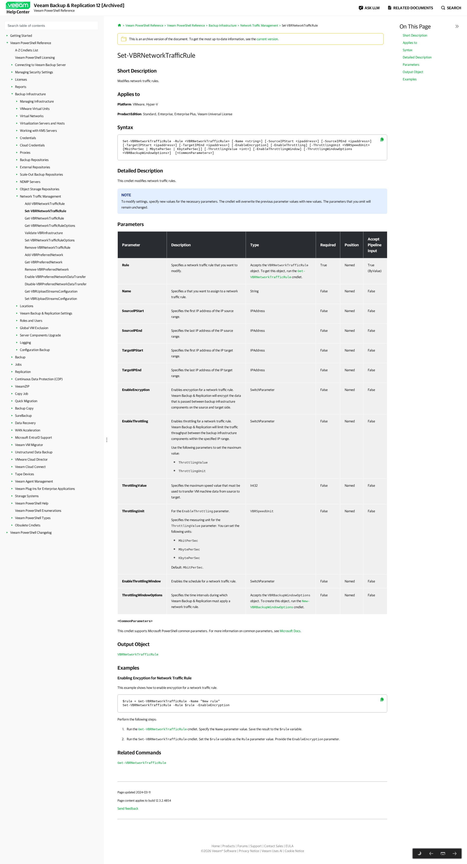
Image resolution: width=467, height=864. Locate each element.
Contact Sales (273, 846)
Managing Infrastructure (37, 101)
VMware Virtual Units (35, 109)
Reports (20, 87)
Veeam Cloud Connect (30, 467)
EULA (289, 846)
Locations (26, 306)
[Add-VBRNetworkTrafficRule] (431, 853)
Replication (23, 372)
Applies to (410, 43)
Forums (242, 846)
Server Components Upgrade (40, 335)
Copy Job (21, 394)
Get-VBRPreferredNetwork (44, 262)
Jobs (18, 364)
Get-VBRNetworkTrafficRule (44, 218)
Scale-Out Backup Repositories (41, 174)
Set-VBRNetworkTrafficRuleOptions (50, 240)
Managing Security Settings (34, 72)
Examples (410, 79)
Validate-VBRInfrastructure (44, 233)
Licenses (21, 79)
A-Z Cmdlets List (26, 50)
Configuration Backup (35, 350)
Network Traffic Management (40, 196)
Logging (25, 342)
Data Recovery (25, 423)
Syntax (408, 50)
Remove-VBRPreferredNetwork (47, 269)
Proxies (25, 152)
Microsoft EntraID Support (33, 437)
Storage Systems (27, 496)
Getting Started (21, 36)
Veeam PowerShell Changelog (31, 532)
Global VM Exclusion (34, 328)
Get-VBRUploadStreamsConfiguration (51, 291)
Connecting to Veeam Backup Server (40, 65)
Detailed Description (417, 57)
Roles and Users (31, 321)
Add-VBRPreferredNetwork (44, 255)
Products (228, 846)
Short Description (415, 35)
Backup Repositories (34, 160)
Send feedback (127, 808)
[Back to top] (443, 853)
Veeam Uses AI (271, 851)
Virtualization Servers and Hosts (42, 123)
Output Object (413, 72)
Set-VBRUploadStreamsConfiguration (51, 299)
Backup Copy (24, 408)
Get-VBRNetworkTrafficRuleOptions (50, 226)
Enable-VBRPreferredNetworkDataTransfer (55, 277)
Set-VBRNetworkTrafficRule (45, 211)
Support (256, 846)
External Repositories (35, 167)
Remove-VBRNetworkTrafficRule (47, 247)
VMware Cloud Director (31, 459)
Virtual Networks (32, 116)
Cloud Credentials (32, 145)
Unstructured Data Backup (34, 452)
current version (267, 39)
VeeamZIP (22, 386)
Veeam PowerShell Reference (30, 43)
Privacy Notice (249, 851)
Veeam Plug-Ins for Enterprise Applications (45, 489)
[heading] (252, 70)
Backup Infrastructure (30, 94)
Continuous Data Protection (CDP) (39, 379)
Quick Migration (26, 401)
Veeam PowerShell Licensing (35, 57)
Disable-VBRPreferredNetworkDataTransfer (56, 284)
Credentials (28, 138)
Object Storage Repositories (39, 189)
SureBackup (23, 416)
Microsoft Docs (290, 631)
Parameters (411, 64)
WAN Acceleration (27, 430)
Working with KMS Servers (38, 131)
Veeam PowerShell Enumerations (38, 511)
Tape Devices (24, 474)
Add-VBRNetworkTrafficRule (45, 204)
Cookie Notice (294, 851)
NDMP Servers (30, 182)
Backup (20, 357)
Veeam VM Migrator (29, 445)
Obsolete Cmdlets (27, 525)
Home (216, 846)
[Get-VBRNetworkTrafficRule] (455, 853)
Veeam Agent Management (34, 481)
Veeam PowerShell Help (31, 503)
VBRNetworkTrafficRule (137, 654)
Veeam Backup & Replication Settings (46, 313)
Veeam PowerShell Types (33, 518)
